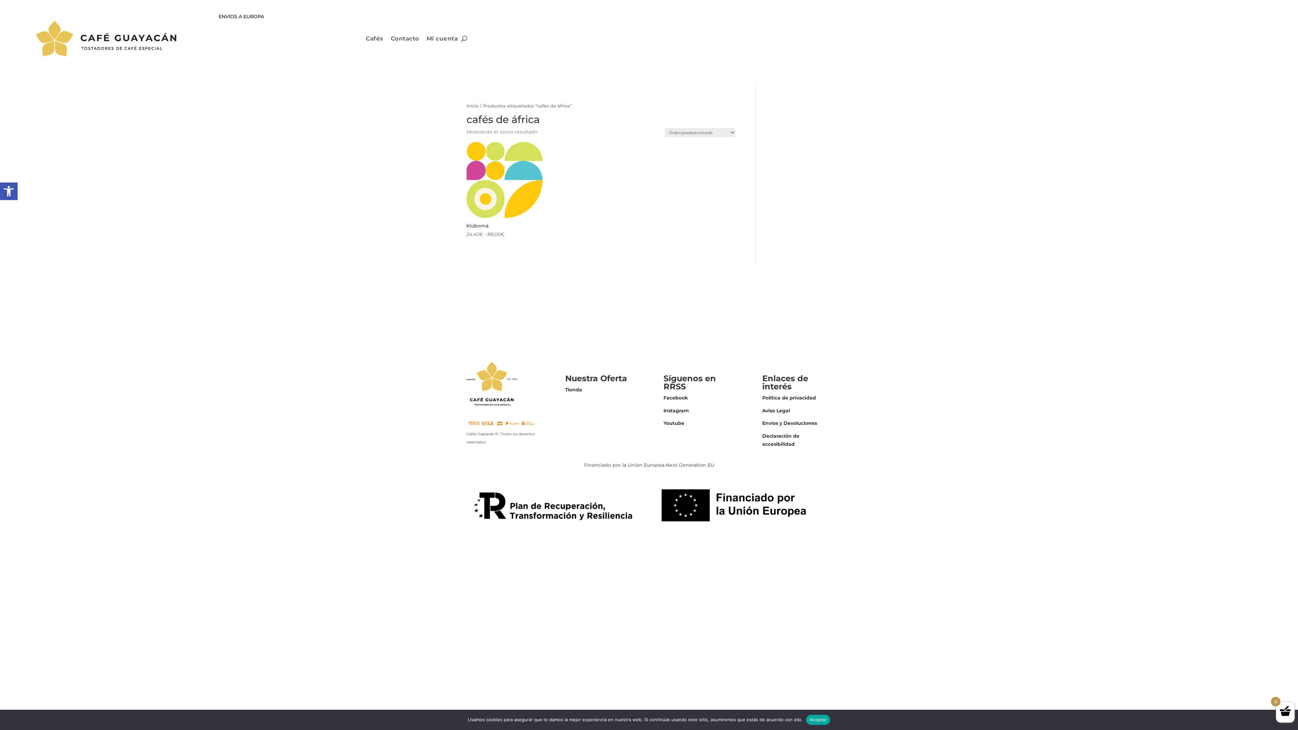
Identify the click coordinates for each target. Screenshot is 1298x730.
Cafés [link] (374, 38)
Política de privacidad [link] (789, 398)
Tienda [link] (573, 390)
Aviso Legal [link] (776, 411)
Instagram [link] (676, 411)
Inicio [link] (472, 105)
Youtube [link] (674, 423)
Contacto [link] (405, 38)
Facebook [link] (676, 398)
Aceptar (818, 719)
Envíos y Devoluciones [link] (789, 423)
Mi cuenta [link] (442, 38)
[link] (9, 191)
